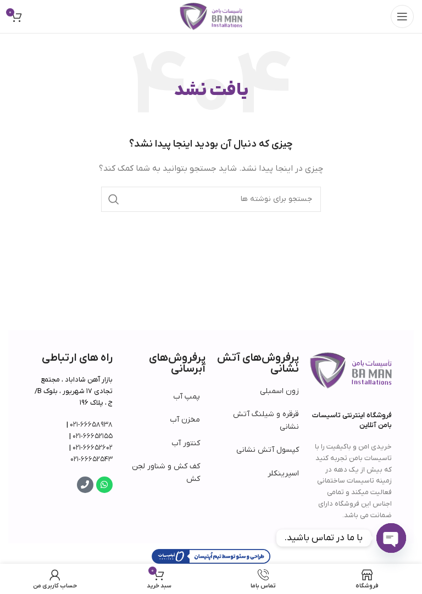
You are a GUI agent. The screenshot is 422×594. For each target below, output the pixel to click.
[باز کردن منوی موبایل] (402, 16)
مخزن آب (185, 419)
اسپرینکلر (283, 473)
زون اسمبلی (279, 391)
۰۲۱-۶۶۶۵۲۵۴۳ (91, 459)
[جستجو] (113, 199)
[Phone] (85, 485)
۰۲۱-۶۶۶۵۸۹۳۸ (91, 424)
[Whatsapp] (104, 485)
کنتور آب (185, 443)
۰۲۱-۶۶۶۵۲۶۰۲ (93, 447)
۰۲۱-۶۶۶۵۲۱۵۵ (93, 436)
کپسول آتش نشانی (267, 450)
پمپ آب (186, 396)
